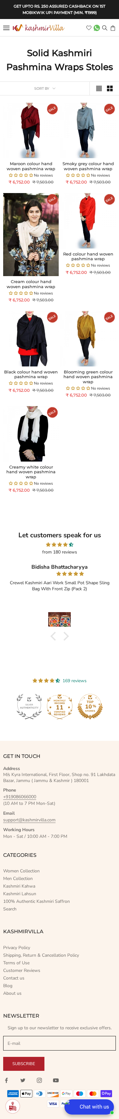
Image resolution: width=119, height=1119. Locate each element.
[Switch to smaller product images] (110, 88)
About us (12, 993)
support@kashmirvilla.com (29, 820)
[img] (59, 544)
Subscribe (23, 1064)
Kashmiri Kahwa (19, 886)
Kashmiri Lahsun (19, 894)
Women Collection (21, 871)
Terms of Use (16, 963)
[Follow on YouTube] (56, 1080)
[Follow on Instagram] (39, 1080)
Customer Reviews (21, 970)
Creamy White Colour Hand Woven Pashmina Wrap (31, 472)
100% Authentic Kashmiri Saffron (36, 901)
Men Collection (18, 879)
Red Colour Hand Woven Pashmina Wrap (88, 257)
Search (10, 909)
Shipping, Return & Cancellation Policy (41, 955)
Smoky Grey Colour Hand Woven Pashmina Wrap (88, 166)
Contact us (13, 978)
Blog (7, 986)
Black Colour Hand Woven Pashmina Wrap (31, 374)
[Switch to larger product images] (99, 88)
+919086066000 (19, 797)
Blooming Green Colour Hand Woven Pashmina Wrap (88, 377)
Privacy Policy (16, 948)
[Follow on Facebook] (6, 1080)
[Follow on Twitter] (23, 1080)
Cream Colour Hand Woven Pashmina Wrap (31, 284)
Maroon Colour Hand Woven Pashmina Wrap (31, 166)
